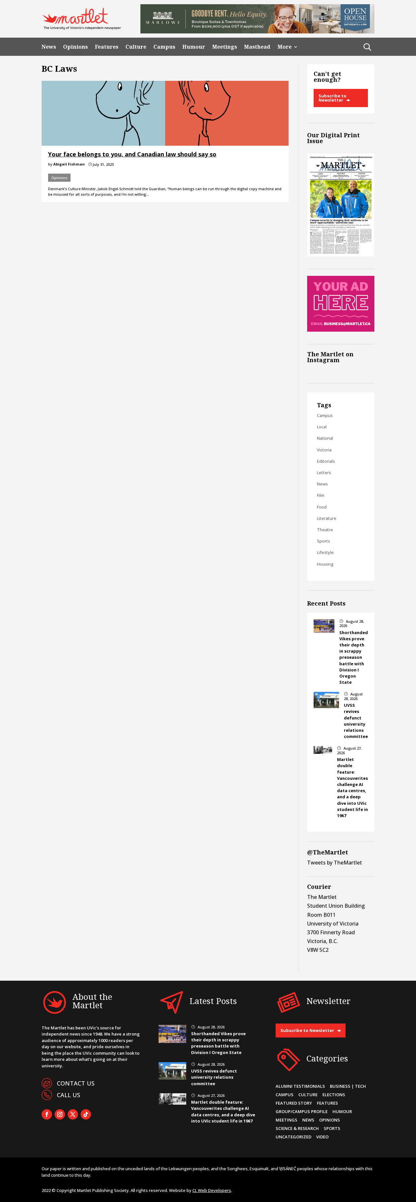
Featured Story (294, 1103)
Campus (164, 46)
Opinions (75, 46)
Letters (324, 472)
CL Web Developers (211, 1190)
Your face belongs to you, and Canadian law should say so (132, 154)
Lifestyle (325, 552)
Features (106, 46)
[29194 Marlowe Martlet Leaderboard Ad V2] (257, 31)
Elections (333, 1095)
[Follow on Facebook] (47, 1114)
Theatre (325, 530)
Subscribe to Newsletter (332, 98)
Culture (135, 46)
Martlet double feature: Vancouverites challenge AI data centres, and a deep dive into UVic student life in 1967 (352, 787)
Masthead (257, 46)
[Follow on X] (73, 1114)
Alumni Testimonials (300, 1086)
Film (320, 495)
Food (322, 507)
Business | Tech (348, 1086)
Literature (326, 518)
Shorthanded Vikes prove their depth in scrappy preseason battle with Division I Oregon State (353, 657)
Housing (325, 564)
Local (322, 427)
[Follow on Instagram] (60, 1114)
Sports (323, 541)
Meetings (224, 46)
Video (322, 1137)
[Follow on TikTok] (86, 1114)
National (325, 438)
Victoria (324, 450)
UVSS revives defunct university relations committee (356, 720)
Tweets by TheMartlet (334, 862)
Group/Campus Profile (302, 1111)
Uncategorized (293, 1137)
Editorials (326, 461)
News (49, 46)
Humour (193, 46)
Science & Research (297, 1128)
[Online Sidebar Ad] (340, 329)
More (285, 46)
